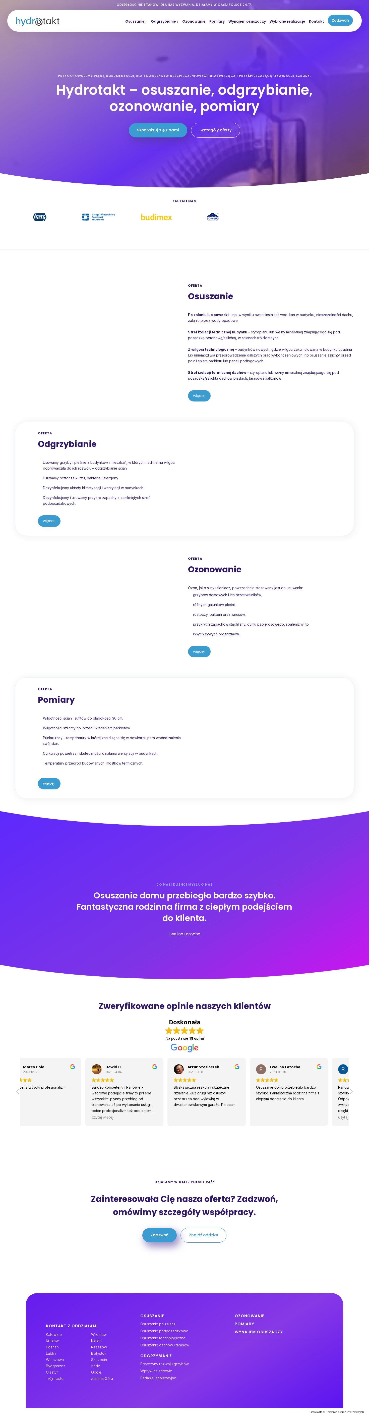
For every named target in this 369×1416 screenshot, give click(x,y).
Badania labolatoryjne (158, 1378)
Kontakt (316, 21)
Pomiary (217, 21)
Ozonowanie (194, 21)
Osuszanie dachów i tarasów (164, 1345)
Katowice (54, 1334)
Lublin (51, 1353)
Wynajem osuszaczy (247, 21)
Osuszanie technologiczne (163, 1338)
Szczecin (99, 1359)
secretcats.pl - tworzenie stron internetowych (337, 1411)
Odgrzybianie (156, 1355)
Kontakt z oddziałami (72, 1326)
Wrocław (99, 1334)
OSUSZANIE (152, 1316)
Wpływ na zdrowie (156, 1371)
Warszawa (55, 1359)
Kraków (52, 1340)
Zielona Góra (102, 1378)
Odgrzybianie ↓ (164, 21)
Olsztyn (52, 1372)
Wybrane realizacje (287, 21)
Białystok (98, 1353)
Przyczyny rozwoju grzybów (164, 1363)
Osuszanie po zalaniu (158, 1324)
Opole (96, 1372)
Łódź (95, 1365)
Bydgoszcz (55, 1365)
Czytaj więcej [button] (39, 1117)
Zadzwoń (340, 20)
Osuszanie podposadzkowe (164, 1331)
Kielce (96, 1340)
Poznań (52, 1347)
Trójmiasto (55, 1378)
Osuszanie (136, 21)
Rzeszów (99, 1347)
